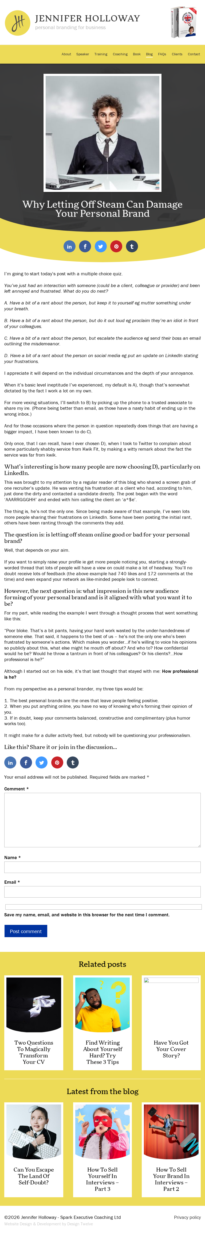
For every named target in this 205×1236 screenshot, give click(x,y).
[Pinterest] (116, 247)
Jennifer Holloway (87, 19)
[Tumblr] (132, 247)
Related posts (102, 964)
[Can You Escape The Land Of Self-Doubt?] (33, 1149)
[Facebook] (85, 247)
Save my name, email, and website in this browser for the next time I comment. (86, 915)
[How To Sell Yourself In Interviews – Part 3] (102, 1149)
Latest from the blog (103, 1092)
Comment (16, 789)
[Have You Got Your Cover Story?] (171, 1023)
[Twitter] (101, 247)
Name (12, 857)
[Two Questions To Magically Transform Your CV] (33, 1023)
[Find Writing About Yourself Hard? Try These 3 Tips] (102, 1023)
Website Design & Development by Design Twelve (48, 1223)
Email (12, 882)
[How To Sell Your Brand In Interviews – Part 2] (171, 1149)
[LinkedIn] (70, 247)
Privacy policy (187, 1217)
